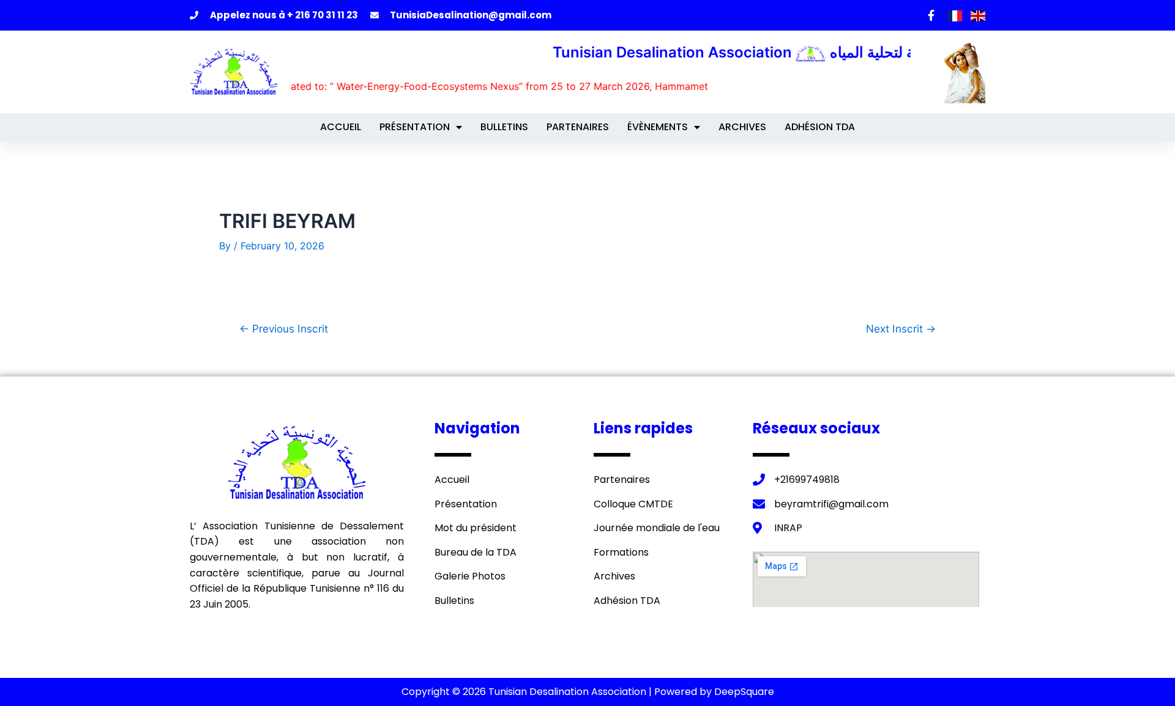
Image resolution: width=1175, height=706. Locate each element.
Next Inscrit (901, 328)
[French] (955, 15)
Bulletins (504, 127)
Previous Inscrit (283, 328)
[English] (978, 15)
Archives (742, 127)
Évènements (657, 127)
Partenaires (577, 127)
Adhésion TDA (820, 127)
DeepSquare (744, 692)
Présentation (414, 127)
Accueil (340, 127)
